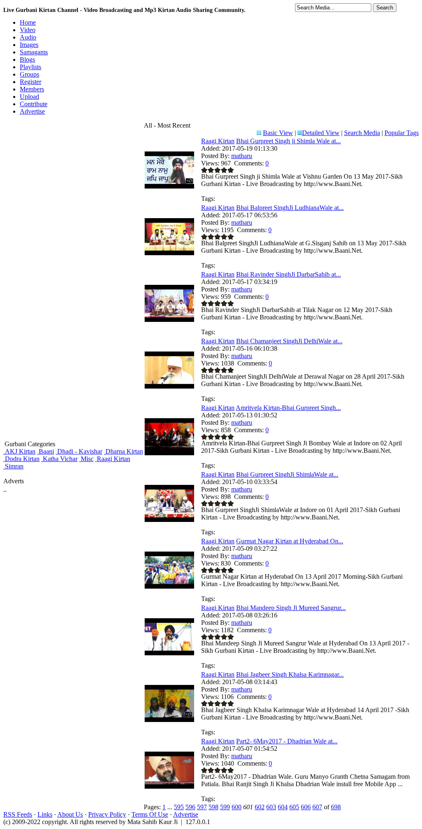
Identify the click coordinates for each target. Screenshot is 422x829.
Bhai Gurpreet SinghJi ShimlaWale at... (287, 474)
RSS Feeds (17, 814)
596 (190, 806)
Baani (45, 451)
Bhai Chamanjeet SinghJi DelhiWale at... (289, 341)
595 (179, 806)
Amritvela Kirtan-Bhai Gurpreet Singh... (288, 407)
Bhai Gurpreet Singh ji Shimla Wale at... (288, 140)
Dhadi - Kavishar (79, 451)
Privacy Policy (107, 814)
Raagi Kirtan (112, 458)
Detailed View (321, 132)
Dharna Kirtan (123, 451)
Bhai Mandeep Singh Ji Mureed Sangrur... (291, 607)
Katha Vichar (59, 458)
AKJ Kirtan (19, 451)
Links (45, 814)
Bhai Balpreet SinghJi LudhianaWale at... (290, 207)
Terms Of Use (149, 814)
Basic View (278, 132)
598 (213, 806)
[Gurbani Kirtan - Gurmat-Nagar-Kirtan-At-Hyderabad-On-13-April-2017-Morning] (169, 586)
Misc (86, 458)
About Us (70, 814)
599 (225, 806)
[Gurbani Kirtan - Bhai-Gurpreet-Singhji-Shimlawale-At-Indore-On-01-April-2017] (169, 519)
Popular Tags (401, 132)
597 (202, 806)
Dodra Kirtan (21, 458)
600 (236, 806)
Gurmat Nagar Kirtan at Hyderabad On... (289, 541)
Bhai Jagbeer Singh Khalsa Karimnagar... (290, 674)
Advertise (185, 814)
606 (306, 806)
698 (336, 806)
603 (271, 806)
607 (317, 806)
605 (294, 806)
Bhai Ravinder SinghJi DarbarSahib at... (288, 274)
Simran (13, 466)
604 (283, 806)
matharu (241, 155)
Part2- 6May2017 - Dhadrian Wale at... (287, 741)
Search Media (362, 132)
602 (260, 806)
